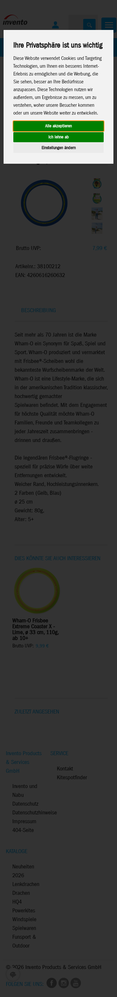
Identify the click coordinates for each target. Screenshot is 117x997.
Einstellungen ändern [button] (59, 148)
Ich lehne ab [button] (58, 137)
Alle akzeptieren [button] (58, 126)
